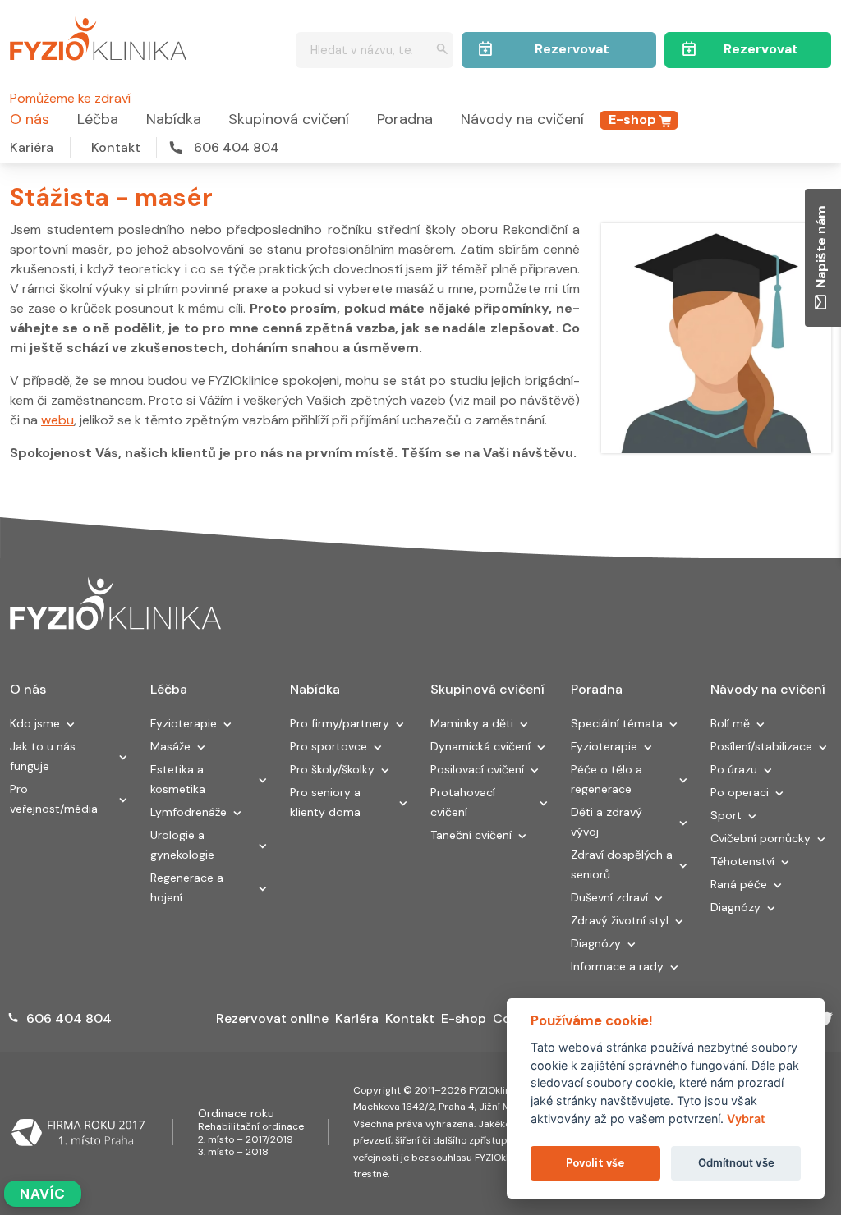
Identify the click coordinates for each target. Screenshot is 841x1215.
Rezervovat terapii (761, 54)
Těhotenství (742, 861)
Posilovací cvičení (477, 769)
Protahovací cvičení (462, 802)
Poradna (405, 119)
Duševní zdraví (609, 897)
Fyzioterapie (183, 723)
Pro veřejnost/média (54, 799)
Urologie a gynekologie (182, 845)
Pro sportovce (328, 746)
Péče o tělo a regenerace (606, 779)
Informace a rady (617, 966)
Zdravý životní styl (620, 920)
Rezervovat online (272, 1018)
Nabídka (173, 119)
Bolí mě (730, 723)
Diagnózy (596, 943)
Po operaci (739, 792)
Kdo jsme (35, 723)
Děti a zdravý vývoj (606, 822)
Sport (726, 815)
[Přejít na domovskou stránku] (98, 36)
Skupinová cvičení (288, 119)
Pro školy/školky (332, 769)
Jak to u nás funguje (43, 756)
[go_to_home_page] (115, 603)
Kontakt (115, 147)
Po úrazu (733, 769)
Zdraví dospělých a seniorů (622, 864)
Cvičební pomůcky (760, 838)
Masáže (170, 746)
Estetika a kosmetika (177, 779)
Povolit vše (595, 1163)
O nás (29, 119)
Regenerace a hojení (186, 887)
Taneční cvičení (471, 835)
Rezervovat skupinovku (572, 54)
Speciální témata (617, 723)
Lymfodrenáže (188, 812)
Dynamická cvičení (480, 746)
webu (57, 420)
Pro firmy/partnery (339, 723)
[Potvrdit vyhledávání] (442, 50)
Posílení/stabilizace (761, 746)
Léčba (97, 119)
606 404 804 (236, 147)
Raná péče (738, 884)
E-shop (632, 119)
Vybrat (746, 1119)
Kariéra (31, 147)
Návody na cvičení (522, 119)
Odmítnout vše (736, 1162)
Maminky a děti (471, 723)
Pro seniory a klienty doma (325, 802)
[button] (70, 726)
